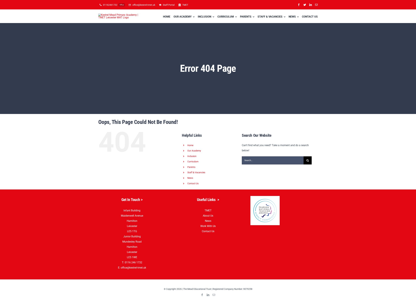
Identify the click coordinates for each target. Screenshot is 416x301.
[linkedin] (310, 4)
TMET (208, 210)
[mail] (316, 4)
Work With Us (208, 226)
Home (190, 145)
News (208, 220)
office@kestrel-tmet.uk (133, 267)
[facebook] (299, 4)
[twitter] (304, 4)
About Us (208, 215)
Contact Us (193, 183)
